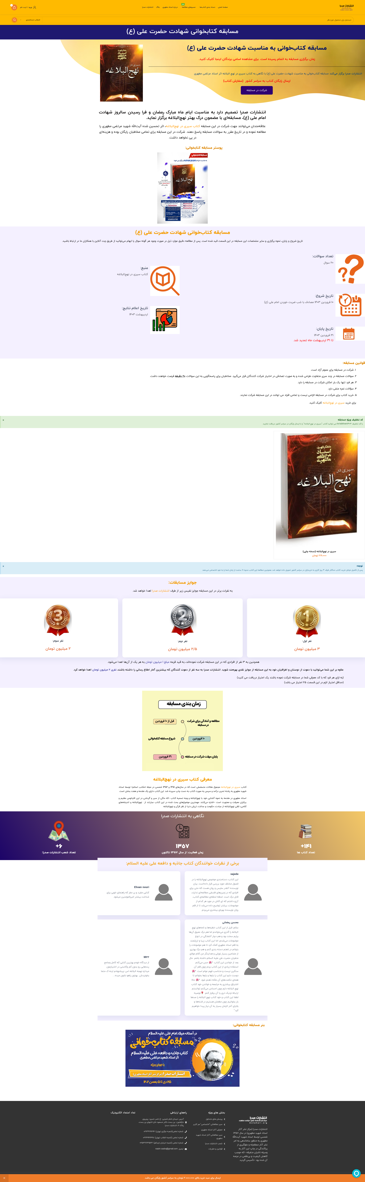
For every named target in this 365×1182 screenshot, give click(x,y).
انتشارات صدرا (161, 591)
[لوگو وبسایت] (346, 7)
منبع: (144, 268)
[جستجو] (14, 20)
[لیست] (207, 1119)
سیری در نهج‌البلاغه (333, 403)
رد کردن (4, 1178)
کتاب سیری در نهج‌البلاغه (183, 126)
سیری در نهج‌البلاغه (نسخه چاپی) (319, 551)
